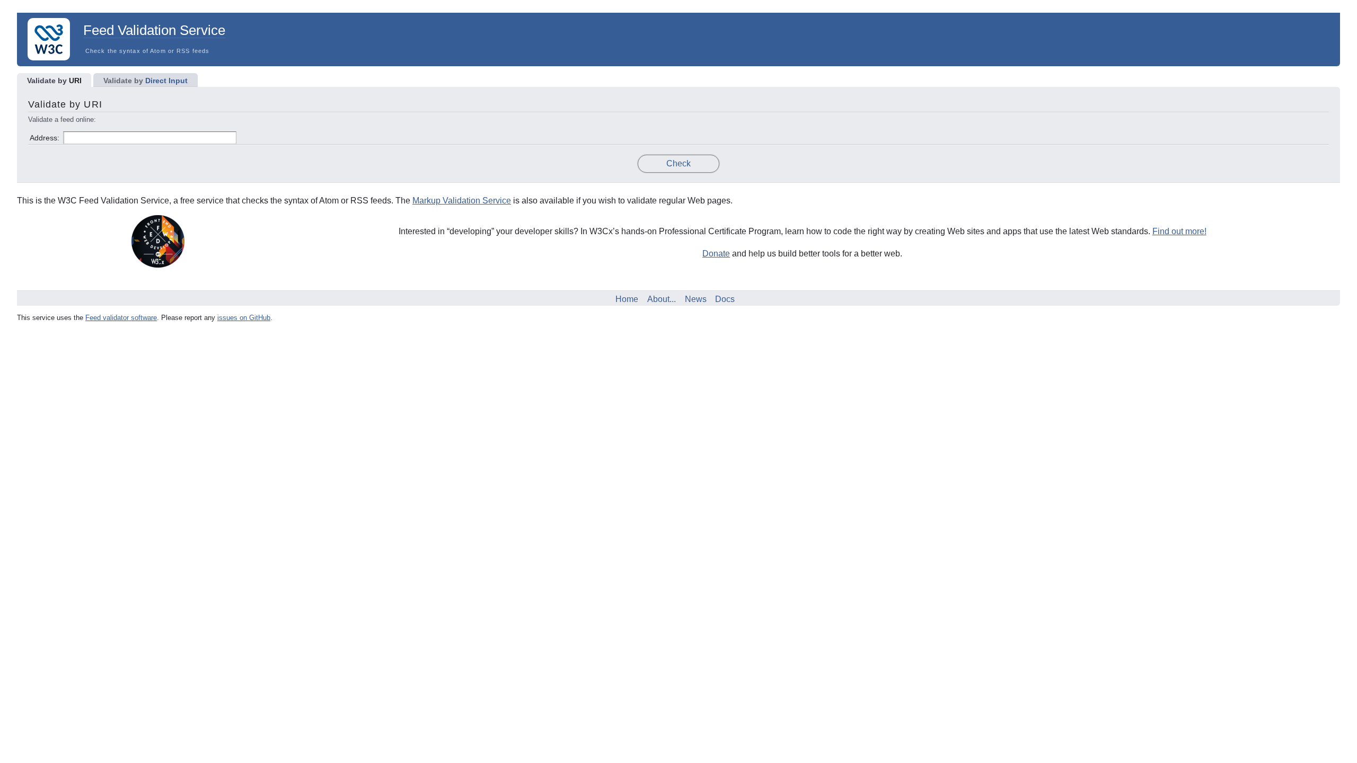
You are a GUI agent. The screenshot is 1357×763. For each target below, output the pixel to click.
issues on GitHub (243, 318)
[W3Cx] (153, 264)
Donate (716, 253)
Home (626, 299)
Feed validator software (121, 318)
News (696, 299)
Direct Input (145, 80)
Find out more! (1179, 231)
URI (54, 80)
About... (661, 299)
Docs (725, 299)
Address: (44, 138)
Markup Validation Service (461, 200)
